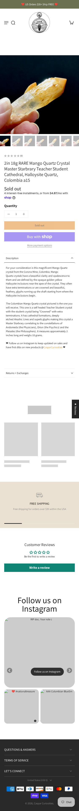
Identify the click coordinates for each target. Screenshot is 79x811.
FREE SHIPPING (39, 504)
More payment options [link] (39, 245)
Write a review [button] (39, 567)
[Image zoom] (39, 94)
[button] (39, 225)
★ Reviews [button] (75, 409)
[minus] (8, 214)
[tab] (35, 721)
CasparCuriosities (53, 347)
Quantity (10, 206)
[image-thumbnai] (5, 141)
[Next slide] (69, 670)
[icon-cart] (70, 22)
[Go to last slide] (9, 670)
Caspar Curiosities (43, 803)
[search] (13, 22)
